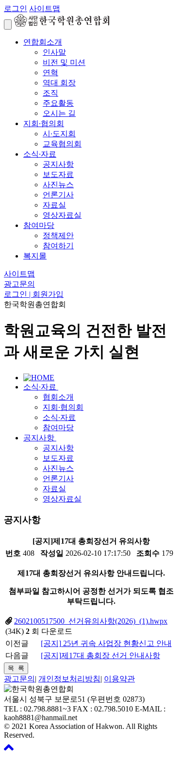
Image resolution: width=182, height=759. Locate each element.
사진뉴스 (58, 184)
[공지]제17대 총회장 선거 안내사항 (100, 655)
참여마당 (38, 225)
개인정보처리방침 (69, 679)
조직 (50, 93)
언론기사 (58, 195)
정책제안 (58, 235)
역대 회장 (59, 83)
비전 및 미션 (64, 62)
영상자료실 (62, 215)
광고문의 (19, 284)
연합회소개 (42, 42)
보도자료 (58, 174)
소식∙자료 (39, 154)
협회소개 (58, 397)
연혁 (50, 72)
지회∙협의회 (43, 123)
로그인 (15, 8)
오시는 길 (59, 113)
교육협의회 (62, 144)
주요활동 (58, 103)
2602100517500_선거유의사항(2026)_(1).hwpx (90, 621)
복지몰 (35, 256)
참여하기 (58, 246)
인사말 (54, 52)
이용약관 (119, 679)
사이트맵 (44, 8)
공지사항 (58, 164)
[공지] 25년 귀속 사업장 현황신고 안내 (106, 643)
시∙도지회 (59, 133)
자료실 (54, 205)
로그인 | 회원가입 (34, 294)
